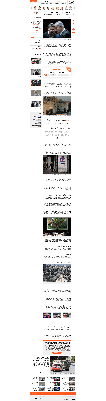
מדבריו (70, 65)
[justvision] (41, 398)
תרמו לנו (33, 1)
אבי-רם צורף (70, 17)
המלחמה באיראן (63, 3)
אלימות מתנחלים (56, 3)
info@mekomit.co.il (35, 24)
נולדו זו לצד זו (51, 256)
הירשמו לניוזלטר (59, 1)
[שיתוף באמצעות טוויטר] (73, 23)
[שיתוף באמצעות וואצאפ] (73, 25)
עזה (50, 3)
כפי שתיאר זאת (49, 127)
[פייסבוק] (38, 1)
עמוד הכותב (36, 30)
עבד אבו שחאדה (37, 385)
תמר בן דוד (52, 390)
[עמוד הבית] (71, 2)
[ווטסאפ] (47, 1)
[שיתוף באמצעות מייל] (73, 28)
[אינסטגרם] (66, 399)
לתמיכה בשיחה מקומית (57, 352)
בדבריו (65, 325)
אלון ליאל (52, 385)
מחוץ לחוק (56, 176)
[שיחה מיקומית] (73, 394)
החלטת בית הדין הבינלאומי (53, 250)
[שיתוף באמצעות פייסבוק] (73, 20)
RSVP (52, 398)
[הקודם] (74, 8)
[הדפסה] (73, 31)
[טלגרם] (43, 1)
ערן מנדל (50, 398)
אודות (65, 1)
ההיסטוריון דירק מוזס (48, 210)
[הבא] (31, 8)
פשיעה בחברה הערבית (44, 3)
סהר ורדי (68, 390)
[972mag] (37, 398)
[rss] (63, 399)
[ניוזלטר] (74, 399)
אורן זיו (68, 385)
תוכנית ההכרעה (69, 191)
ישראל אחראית (64, 43)
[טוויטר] (40, 1)
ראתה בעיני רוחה (68, 120)
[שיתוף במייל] (40, 372)
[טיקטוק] (45, 1)
